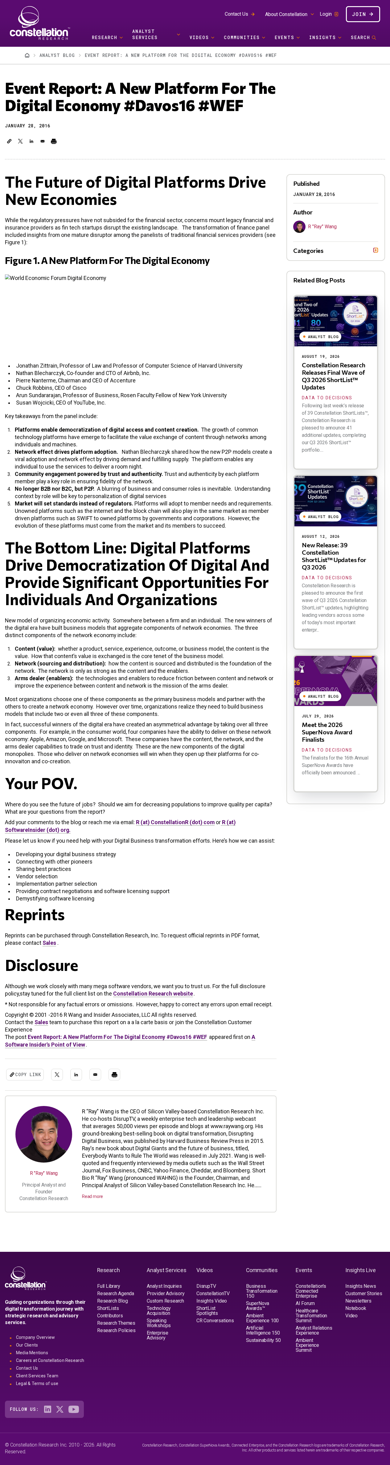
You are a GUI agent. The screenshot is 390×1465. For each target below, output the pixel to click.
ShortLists (108, 1308)
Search (360, 37)
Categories (308, 250)
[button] (9, 141)
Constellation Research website (153, 994)
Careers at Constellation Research (50, 1360)
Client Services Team (37, 1375)
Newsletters (358, 1301)
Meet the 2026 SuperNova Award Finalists (327, 732)
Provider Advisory (166, 1293)
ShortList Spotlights (207, 1310)
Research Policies (116, 1330)
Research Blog (112, 1301)
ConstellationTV (213, 1293)
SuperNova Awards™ (257, 1305)
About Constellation (286, 14)
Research (104, 37)
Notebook (355, 1308)
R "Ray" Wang (44, 1173)
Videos (199, 37)
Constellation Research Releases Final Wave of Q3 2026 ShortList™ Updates (333, 376)
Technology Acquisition (159, 1310)
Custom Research (165, 1301)
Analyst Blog (57, 55)
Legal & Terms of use (37, 1383)
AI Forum (305, 1303)
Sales (49, 943)
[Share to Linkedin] (31, 141)
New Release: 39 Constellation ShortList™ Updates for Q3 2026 (334, 556)
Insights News (360, 1286)
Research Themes (116, 1323)
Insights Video (211, 1301)
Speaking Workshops (159, 1323)
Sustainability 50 (263, 1340)
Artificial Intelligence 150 (263, 1330)
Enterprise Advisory (157, 1335)
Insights (322, 37)
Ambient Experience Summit (307, 1345)
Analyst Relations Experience (314, 1330)
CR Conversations (215, 1320)
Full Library (108, 1286)
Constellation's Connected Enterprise (311, 1291)
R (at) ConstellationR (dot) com (175, 822)
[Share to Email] (42, 141)
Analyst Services (145, 34)
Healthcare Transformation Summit (311, 1315)
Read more (92, 1196)
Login (326, 14)
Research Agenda (115, 1293)
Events (284, 37)
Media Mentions (32, 1352)
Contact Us (236, 14)
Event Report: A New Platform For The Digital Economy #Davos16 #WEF (117, 1037)
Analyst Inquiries (164, 1286)
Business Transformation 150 (261, 1291)
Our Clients (27, 1345)
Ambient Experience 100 (262, 1318)
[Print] (54, 141)
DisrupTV (206, 1286)
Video (351, 1316)
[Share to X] (20, 141)
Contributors (110, 1316)
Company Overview (35, 1337)
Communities (242, 37)
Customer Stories (363, 1293)
